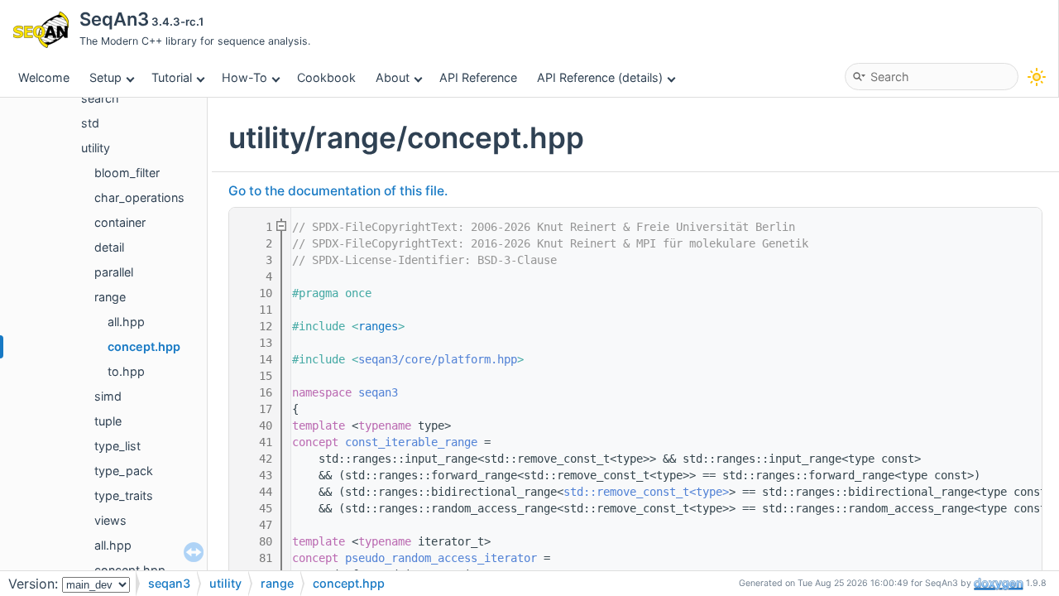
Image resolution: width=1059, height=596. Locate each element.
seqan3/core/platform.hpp (437, 359)
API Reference (478, 77)
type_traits (123, 495)
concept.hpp (144, 346)
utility (95, 148)
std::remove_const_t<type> (646, 491)
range (110, 297)
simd (108, 396)
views (110, 520)
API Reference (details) (600, 77)
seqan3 (378, 392)
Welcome (43, 77)
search (100, 98)
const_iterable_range (411, 442)
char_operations (139, 197)
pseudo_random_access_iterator (441, 558)
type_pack (123, 471)
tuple (108, 421)
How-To (244, 77)
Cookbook (326, 77)
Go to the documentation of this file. (338, 191)
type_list (117, 446)
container (120, 222)
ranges (378, 326)
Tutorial (171, 77)
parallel (113, 272)
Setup (105, 77)
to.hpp (126, 371)
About (393, 77)
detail (109, 247)
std (90, 123)
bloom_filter (127, 173)
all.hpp (126, 322)
